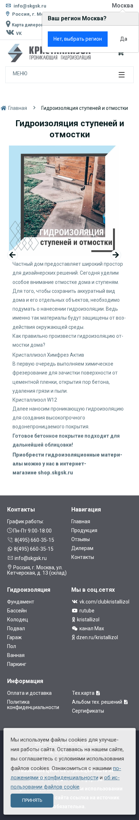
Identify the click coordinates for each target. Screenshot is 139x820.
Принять (32, 800)
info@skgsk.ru (29, 6)
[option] (64, 201)
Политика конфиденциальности (33, 704)
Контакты (82, 557)
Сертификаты (88, 711)
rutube (86, 610)
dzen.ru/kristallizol (96, 637)
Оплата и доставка (29, 693)
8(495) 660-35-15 (34, 540)
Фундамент (20, 602)
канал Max (91, 628)
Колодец (17, 619)
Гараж (14, 637)
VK (18, 33)
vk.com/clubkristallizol (103, 602)
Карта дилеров (27, 24)
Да (123, 39)
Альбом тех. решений (97, 702)
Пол (11, 646)
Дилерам (82, 548)
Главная (17, 108)
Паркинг (16, 664)
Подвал (16, 628)
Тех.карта (84, 693)
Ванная (16, 655)
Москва (122, 5)
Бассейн (17, 610)
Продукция (84, 530)
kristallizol (87, 619)
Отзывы (80, 539)
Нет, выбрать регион (77, 39)
